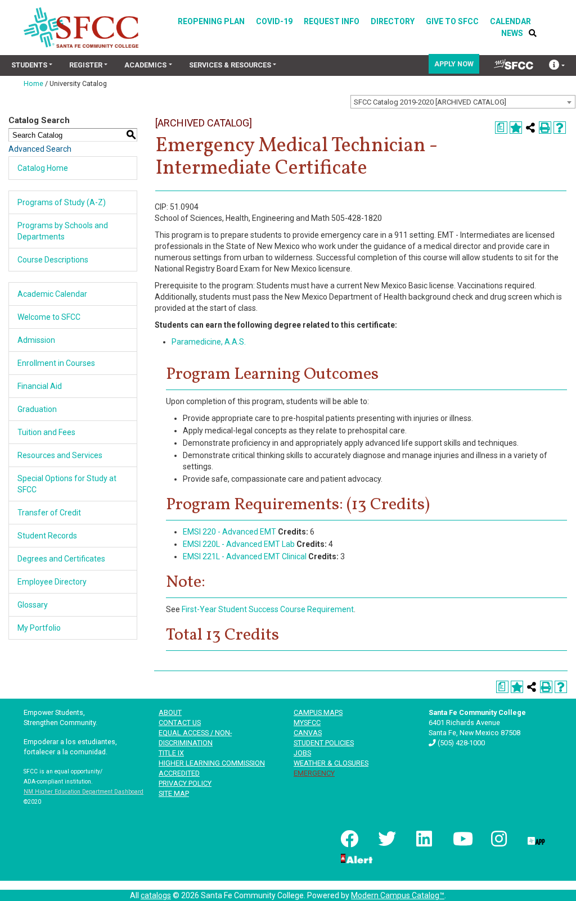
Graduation (37, 409)
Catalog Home (42, 168)
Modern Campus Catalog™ (397, 895)
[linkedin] (423, 838)
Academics (145, 65)
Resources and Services (59, 455)
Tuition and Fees (46, 432)
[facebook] (348, 838)
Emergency (314, 773)
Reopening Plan (211, 21)
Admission (36, 340)
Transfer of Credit (49, 512)
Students (29, 65)
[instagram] (498, 838)
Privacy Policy (185, 783)
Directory (393, 21)
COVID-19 (274, 21)
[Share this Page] (530, 127)
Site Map (174, 793)
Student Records (47, 535)
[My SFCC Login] (513, 64)
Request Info (331, 21)
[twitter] (385, 838)
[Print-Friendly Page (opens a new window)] (545, 127)
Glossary (32, 604)
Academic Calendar (52, 293)
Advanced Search (39, 148)
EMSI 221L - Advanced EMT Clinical (245, 556)
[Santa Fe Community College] (81, 27)
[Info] (556, 66)
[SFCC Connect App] (535, 838)
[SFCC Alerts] (355, 857)
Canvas (308, 732)
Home (33, 83)
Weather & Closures (331, 763)
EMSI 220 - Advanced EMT (229, 531)
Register (85, 65)
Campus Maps (318, 712)
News (512, 33)
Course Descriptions (52, 259)
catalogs (156, 895)
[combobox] (462, 101)
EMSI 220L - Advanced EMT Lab (239, 544)
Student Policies (324, 743)
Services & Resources (230, 65)
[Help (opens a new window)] (560, 127)
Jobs (302, 753)
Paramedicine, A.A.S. (209, 341)
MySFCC (307, 722)
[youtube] (460, 838)
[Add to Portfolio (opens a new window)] (516, 127)
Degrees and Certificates (61, 558)
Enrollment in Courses (56, 363)
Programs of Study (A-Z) (61, 202)
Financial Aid (39, 386)
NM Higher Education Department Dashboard (83, 792)
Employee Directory (52, 581)
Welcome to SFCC (48, 317)
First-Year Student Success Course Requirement (268, 609)
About (170, 712)
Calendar (510, 21)
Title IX (171, 753)
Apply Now (454, 64)
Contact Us (180, 722)
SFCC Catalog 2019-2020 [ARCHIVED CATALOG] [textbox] (430, 102)
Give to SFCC (452, 21)
